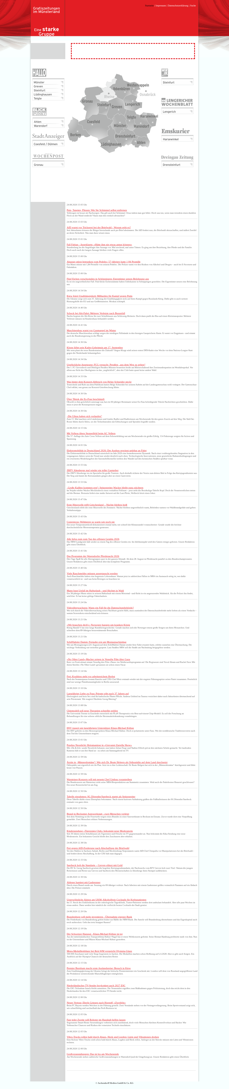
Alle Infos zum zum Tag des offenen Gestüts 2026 (93, 539)
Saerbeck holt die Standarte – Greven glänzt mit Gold (95, 865)
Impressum (161, 5)
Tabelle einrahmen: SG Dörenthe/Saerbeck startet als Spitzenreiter (101, 796)
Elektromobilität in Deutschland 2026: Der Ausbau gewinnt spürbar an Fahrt (107, 450)
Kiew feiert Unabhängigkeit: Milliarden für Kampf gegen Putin (99, 295)
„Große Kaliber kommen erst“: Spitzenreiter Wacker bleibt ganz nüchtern (105, 487)
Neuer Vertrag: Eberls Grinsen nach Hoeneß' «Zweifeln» (96, 1002)
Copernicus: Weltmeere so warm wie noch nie (91, 521)
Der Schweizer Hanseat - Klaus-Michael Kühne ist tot (95, 933)
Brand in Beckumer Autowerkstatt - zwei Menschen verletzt (98, 813)
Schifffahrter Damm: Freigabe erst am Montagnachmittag (96, 641)
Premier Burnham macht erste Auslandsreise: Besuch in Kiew (99, 968)
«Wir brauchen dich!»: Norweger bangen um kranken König (98, 624)
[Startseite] (46, 22)
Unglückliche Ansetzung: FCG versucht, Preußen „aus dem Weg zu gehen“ (106, 364)
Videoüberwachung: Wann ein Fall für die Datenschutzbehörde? (100, 607)
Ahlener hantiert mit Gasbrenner (83, 882)
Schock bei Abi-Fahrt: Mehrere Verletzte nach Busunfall (96, 313)
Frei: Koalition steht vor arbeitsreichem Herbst (91, 676)
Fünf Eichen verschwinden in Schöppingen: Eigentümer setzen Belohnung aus (108, 278)
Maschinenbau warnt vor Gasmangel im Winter (91, 330)
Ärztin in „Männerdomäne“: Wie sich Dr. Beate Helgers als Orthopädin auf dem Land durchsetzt (117, 762)
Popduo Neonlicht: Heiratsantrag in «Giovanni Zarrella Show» (99, 745)
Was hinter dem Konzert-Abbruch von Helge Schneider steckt (99, 381)
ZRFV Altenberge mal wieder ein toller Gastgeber (93, 470)
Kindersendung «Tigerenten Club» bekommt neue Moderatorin (100, 830)
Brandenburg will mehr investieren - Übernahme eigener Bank (99, 916)
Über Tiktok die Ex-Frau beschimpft (85, 399)
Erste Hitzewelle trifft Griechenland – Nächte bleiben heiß (97, 504)
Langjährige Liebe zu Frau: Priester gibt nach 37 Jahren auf (98, 693)
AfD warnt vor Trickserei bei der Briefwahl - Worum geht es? (99, 227)
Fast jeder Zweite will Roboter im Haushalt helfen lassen (96, 1019)
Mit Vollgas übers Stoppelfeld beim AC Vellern (91, 433)
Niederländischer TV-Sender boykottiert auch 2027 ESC (96, 985)
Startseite (149, 5)
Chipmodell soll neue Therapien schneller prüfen (92, 710)
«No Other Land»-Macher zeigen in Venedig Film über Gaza (98, 659)
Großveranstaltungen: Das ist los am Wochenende (93, 1054)
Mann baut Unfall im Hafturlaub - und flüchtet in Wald (95, 590)
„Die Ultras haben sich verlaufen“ (84, 416)
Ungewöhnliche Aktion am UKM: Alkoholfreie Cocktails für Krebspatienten (106, 899)
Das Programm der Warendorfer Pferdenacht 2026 (93, 556)
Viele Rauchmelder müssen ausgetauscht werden (92, 573)
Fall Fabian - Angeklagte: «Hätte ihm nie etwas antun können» (99, 244)
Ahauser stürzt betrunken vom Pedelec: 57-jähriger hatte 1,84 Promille (103, 261)
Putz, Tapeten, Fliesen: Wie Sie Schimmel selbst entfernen (97, 210)
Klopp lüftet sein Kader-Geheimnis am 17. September (95, 347)
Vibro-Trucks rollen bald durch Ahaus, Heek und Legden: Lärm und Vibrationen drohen (113, 1036)
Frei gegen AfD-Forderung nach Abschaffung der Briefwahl (98, 848)
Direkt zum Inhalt (8, 1)
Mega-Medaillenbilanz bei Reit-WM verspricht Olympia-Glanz (99, 951)
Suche (193, 5)
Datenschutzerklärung (178, 5)
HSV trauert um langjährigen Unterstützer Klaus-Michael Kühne (100, 728)
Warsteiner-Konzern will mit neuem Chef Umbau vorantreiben (99, 779)
